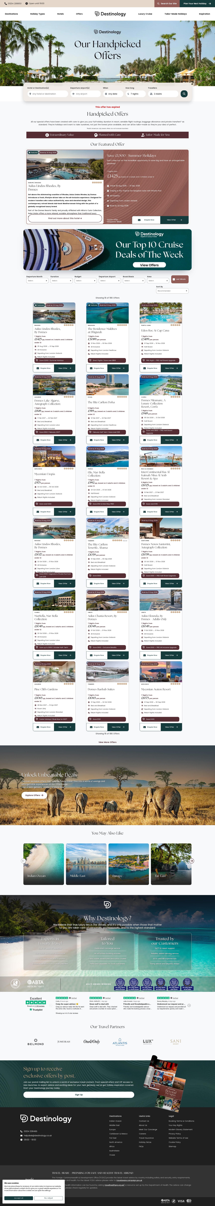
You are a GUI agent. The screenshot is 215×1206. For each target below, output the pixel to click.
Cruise (112, 1155)
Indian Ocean (115, 1121)
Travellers (152, 88)
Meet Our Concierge (148, 1129)
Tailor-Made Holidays (176, 13)
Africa (111, 1146)
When (105, 88)
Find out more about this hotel (64, 218)
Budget (78, 276)
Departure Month (34, 276)
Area (149, 276)
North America (115, 1142)
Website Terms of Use (178, 1138)
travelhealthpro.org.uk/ (115, 1185)
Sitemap (172, 1146)
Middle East (114, 1125)
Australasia (114, 1150)
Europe (112, 1129)
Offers (79, 13)
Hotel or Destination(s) (38, 88)
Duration (55, 276)
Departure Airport (107, 276)
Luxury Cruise (145, 13)
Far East (112, 1138)
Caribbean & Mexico (118, 1133)
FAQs (141, 1146)
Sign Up (79, 1094)
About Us (143, 1125)
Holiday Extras (145, 1142)
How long (130, 88)
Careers (142, 1133)
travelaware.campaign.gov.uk (129, 1180)
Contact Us (144, 1121)
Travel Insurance (146, 1138)
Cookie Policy (175, 1142)
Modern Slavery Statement (180, 1129)
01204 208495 (30, 1131)
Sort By (159, 286)
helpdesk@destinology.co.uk (38, 1135)
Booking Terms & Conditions (181, 1121)
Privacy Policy (175, 1133)
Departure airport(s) (80, 88)
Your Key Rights (175, 1125)
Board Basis (128, 276)
